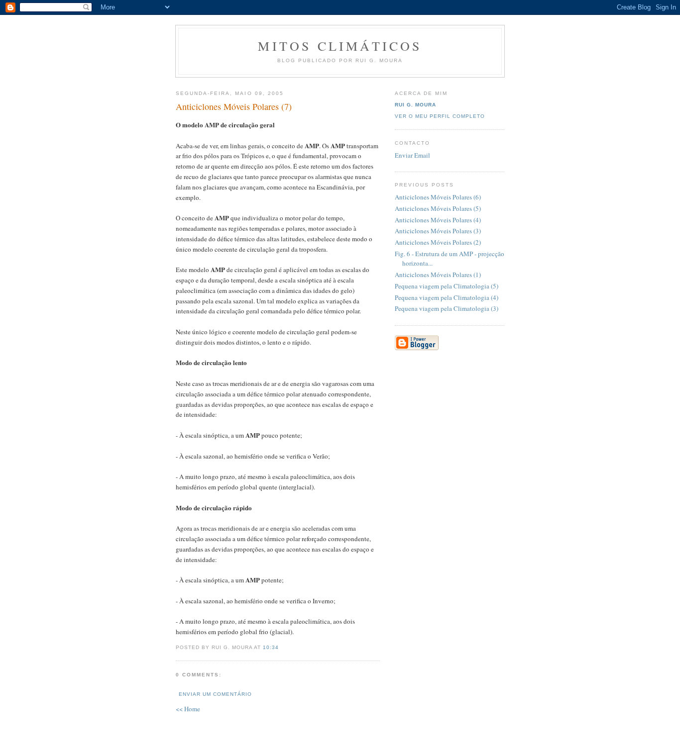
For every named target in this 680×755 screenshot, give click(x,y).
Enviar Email (412, 155)
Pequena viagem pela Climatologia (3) (446, 308)
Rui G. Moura (415, 104)
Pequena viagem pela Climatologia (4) (446, 297)
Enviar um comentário (215, 694)
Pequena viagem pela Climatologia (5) (446, 286)
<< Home (188, 708)
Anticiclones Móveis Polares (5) (438, 208)
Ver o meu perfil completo (440, 116)
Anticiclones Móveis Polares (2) (438, 242)
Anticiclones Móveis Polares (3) (438, 230)
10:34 (271, 647)
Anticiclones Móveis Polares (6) (438, 196)
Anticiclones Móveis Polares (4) (438, 219)
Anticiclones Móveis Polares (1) (438, 274)
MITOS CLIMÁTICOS (340, 45)
